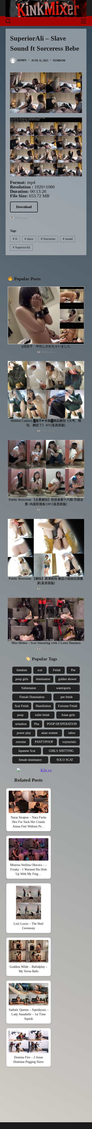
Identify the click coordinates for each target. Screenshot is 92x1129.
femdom (22, 670)
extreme (21, 742)
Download (24, 207)
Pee (73, 670)
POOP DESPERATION (62, 724)
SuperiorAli (21, 247)
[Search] (8, 21)
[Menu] (83, 21)
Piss (36, 724)
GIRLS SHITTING (61, 751)
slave (29, 239)
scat (40, 670)
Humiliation (43, 706)
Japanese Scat (26, 751)
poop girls (21, 679)
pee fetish (67, 697)
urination (21, 724)
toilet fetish (42, 715)
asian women (49, 733)
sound (68, 239)
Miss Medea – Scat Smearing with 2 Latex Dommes (46, 643)
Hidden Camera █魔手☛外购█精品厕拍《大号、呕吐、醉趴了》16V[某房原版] (46, 423)
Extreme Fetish (67, 706)
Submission (28, 688)
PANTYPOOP (44, 742)
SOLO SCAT (64, 759)
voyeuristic (69, 742)
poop (20, 715)
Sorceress (48, 239)
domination (43, 679)
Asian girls (68, 715)
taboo (71, 733)
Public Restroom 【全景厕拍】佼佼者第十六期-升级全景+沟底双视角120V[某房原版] (46, 502)
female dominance (30, 759)
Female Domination (31, 697)
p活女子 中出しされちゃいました (46, 346)
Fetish (57, 670)
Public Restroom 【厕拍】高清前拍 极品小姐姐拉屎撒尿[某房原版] (46, 581)
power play (24, 733)
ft (15, 239)
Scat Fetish (22, 706)
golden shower (67, 679)
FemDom (59, 60)
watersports (63, 688)
